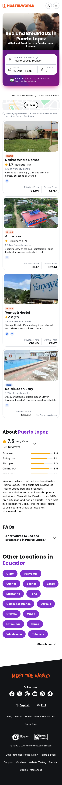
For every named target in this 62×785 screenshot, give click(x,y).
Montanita (13, 593)
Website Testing (37, 762)
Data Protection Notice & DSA (22, 754)
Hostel (9, 156)
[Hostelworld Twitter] (19, 693)
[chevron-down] (34, 444)
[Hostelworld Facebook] (11, 693)
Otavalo (46, 603)
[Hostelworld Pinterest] (42, 693)
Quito (10, 573)
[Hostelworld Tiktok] (50, 693)
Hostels (19, 716)
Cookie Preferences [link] (31, 769)
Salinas (31, 583)
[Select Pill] (48, 6)
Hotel (9, 385)
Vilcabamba (14, 634)
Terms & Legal (48, 754)
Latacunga (13, 624)
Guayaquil (31, 573)
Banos (51, 583)
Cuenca (11, 583)
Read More (29, 116)
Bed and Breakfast (44, 716)
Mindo (31, 614)
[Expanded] (7, 95)
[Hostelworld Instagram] (27, 693)
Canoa (35, 624)
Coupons (9, 762)
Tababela (38, 634)
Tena (33, 593)
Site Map (53, 762)
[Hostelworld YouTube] (34, 693)
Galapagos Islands (18, 603)
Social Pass (31, 724)
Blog (9, 716)
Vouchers (21, 762)
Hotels (28, 716)
